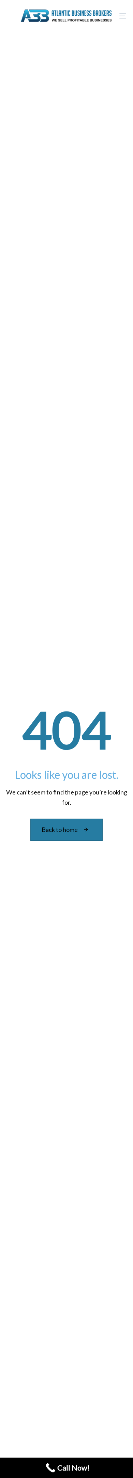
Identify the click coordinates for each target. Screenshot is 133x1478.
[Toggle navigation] (106, 16)
